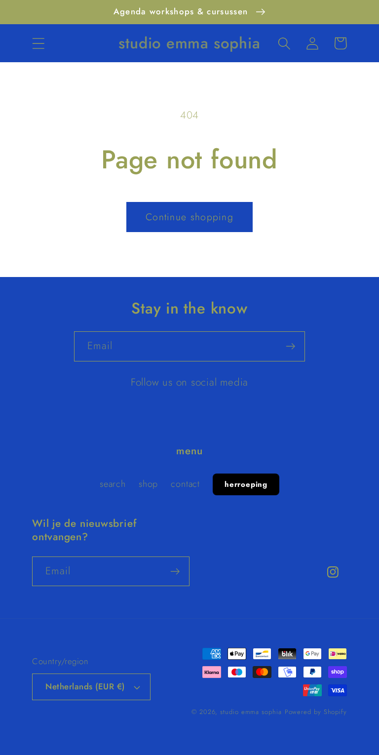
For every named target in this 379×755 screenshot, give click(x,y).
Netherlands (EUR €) (85, 686)
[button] (38, 43)
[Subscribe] (290, 346)
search (113, 483)
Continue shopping (189, 217)
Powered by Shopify (316, 711)
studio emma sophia (250, 711)
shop (148, 483)
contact (185, 483)
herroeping (246, 484)
